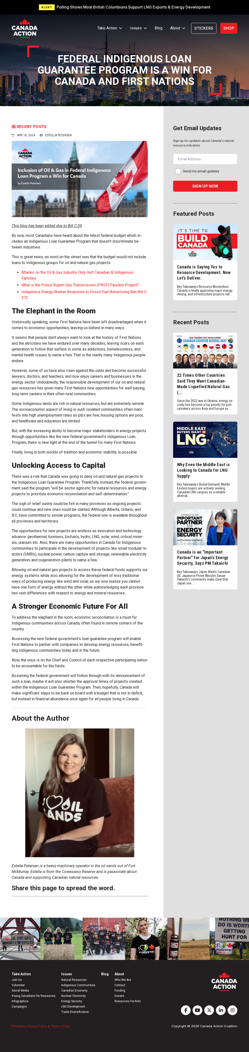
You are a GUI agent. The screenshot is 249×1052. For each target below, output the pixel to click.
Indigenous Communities (78, 985)
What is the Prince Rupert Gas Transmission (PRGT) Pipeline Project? (80, 285)
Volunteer (18, 985)
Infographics (20, 1001)
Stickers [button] (203, 28)
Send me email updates (201, 171)
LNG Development (73, 1006)
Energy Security (71, 1001)
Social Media (20, 990)
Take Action (21, 974)
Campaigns (19, 1006)
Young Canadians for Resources (33, 996)
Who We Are (123, 980)
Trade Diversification (75, 1012)
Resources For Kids (128, 1001)
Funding (120, 990)
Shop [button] (228, 28)
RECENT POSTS (31, 126)
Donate (119, 996)
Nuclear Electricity (73, 996)
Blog (158, 28)
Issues (66, 974)
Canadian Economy (74, 990)
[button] (124, 7)
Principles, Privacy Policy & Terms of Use (41, 1026)
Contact (120, 985)
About (119, 974)
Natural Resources (74, 980)
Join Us (17, 980)
